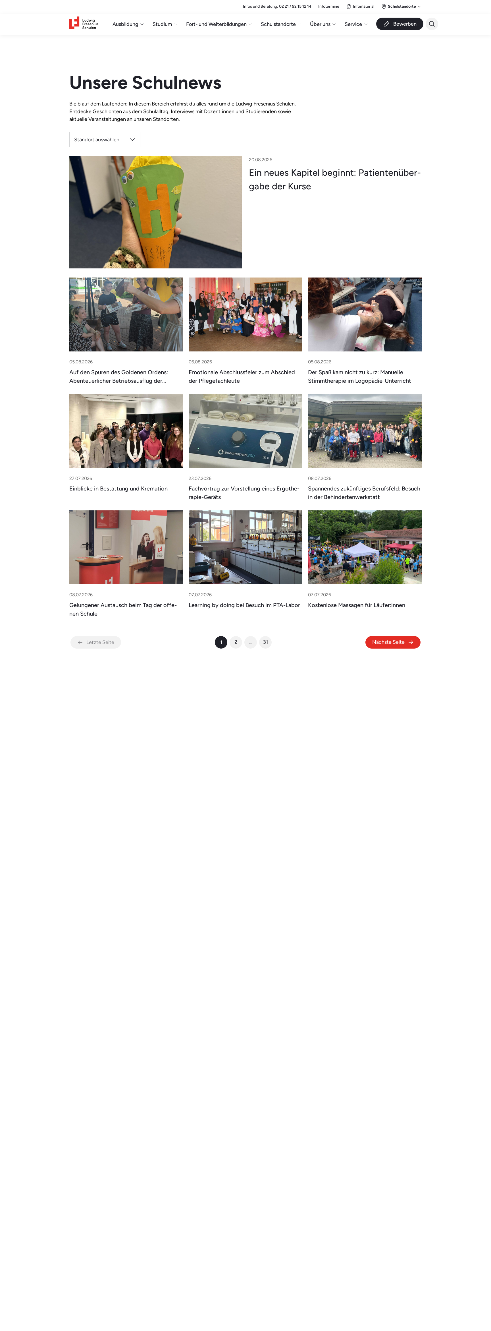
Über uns (320, 24)
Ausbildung (125, 24)
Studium (162, 24)
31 (265, 642)
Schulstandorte (278, 24)
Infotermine (328, 6)
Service (353, 24)
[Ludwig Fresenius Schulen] (83, 24)
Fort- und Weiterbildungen (216, 24)
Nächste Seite (388, 642)
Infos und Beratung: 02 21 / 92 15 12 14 (277, 6)
